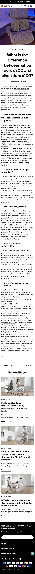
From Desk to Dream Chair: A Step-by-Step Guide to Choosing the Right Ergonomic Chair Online (16, 455)
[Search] (21, 6)
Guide (24, 81)
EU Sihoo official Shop (14, 570)
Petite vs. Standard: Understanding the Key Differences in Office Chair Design (14, 407)
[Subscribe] (31, 537)
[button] (31, 6)
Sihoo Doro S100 (9, 323)
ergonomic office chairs (21, 89)
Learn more (6, 421)
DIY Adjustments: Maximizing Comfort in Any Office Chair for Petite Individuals (16, 503)
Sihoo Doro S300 (9, 213)
